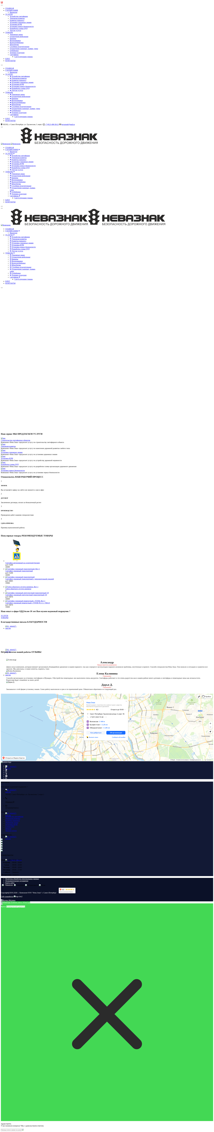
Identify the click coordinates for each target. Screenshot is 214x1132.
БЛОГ (7, 59)
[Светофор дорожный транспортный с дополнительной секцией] (20, 577)
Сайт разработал (7, 896)
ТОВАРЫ (9, 32)
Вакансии (13, 12)
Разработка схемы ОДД (19, 28)
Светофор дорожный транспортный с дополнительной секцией (29, 579)
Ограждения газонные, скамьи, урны (24, 49)
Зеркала (8, 829)
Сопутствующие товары (23, 57)
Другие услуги (15, 30)
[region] (107, 359)
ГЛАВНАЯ (9, 8)
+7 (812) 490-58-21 (52, 124)
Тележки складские (17, 53)
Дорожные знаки (16, 34)
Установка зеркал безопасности (22, 26)
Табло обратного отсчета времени (18, 589)
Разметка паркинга (17, 20)
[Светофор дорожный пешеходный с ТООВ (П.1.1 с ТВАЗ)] (25, 601)
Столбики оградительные (19, 47)
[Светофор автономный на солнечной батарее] (16, 561)
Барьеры (13, 38)
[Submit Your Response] (23, 1130)
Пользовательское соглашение (16, 881)
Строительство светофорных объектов (15, 440)
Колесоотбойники (17, 43)
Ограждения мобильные (19, 36)
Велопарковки (15, 40)
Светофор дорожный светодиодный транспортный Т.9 (26, 595)
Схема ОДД (9, 827)
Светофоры (14, 55)
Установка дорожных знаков (20, 22)
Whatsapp (9, 802)
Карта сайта (9, 883)
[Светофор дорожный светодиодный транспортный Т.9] (27, 593)
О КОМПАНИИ (11, 10)
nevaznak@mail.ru (68, 124)
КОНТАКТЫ (10, 61)
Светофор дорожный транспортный (19, 571)
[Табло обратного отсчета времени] (21, 587)
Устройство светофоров (19, 16)
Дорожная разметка (17, 18)
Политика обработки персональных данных (22, 879)
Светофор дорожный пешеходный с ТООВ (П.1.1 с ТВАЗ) (27, 603)
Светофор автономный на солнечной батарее (22, 563)
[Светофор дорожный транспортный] (22, 569)
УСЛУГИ (9, 14)
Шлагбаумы (14, 45)
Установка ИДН (16, 24)
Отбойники (14, 51)
